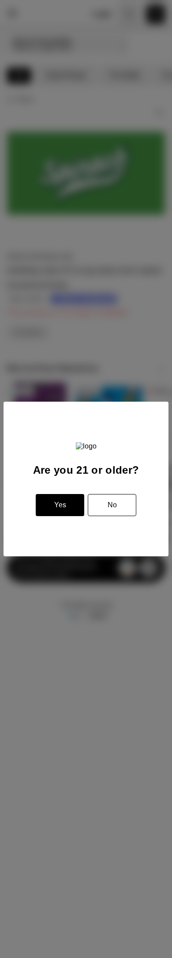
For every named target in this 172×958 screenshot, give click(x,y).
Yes (60, 505)
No (112, 505)
